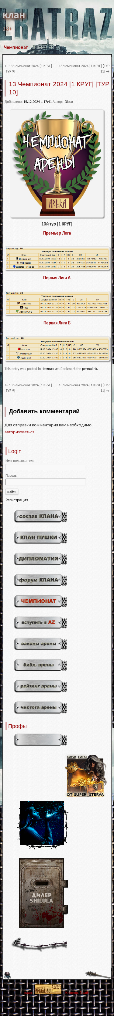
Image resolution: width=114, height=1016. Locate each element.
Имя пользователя (19, 461)
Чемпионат (16, 47)
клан (13, 15)
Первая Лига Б (57, 323)
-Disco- (69, 102)
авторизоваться (19, 432)
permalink (89, 369)
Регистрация (16, 500)
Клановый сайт (77, 993)
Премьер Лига (57, 233)
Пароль (11, 476)
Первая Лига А (57, 278)
